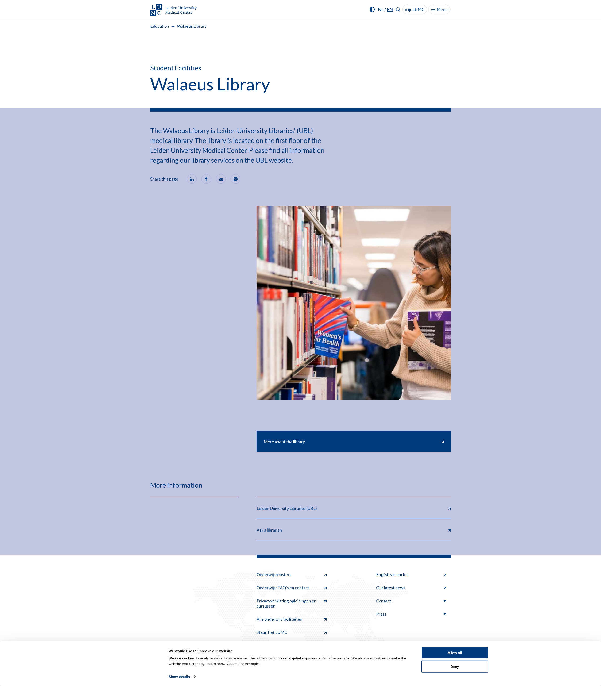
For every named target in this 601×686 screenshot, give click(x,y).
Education (159, 26)
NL (381, 9)
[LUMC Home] (173, 10)
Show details (179, 677)
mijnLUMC (414, 9)
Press (381, 614)
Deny (455, 666)
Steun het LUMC (272, 632)
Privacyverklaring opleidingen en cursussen (286, 603)
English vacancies (392, 574)
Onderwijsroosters (274, 574)
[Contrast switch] (372, 9)
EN (390, 9)
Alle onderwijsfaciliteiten (279, 619)
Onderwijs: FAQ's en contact (283, 587)
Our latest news (390, 587)
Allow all (455, 653)
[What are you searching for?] (398, 9)
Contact (383, 600)
